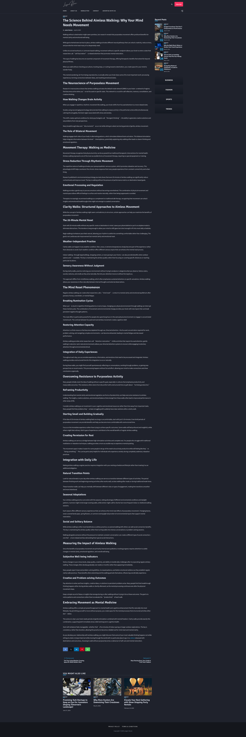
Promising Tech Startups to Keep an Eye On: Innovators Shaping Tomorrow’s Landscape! (75, 703)
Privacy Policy (114, 726)
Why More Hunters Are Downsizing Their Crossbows (106, 701)
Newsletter (85, 11)
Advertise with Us (109, 11)
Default (65, 16)
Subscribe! (179, 4)
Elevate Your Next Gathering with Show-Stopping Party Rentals (137, 702)
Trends (169, 109)
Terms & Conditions (130, 726)
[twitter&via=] (71, 649)
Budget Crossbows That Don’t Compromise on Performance (173, 27)
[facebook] (65, 649)
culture (132, 638)
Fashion (169, 90)
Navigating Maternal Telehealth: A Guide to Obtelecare (170, 67)
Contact (96, 11)
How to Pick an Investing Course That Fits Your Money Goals (172, 56)
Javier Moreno (68, 30)
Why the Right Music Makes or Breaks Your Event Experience (173, 46)
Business (169, 80)
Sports (169, 99)
